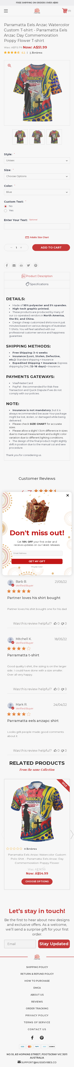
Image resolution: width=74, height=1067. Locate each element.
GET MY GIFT (37, 561)
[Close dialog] (67, 495)
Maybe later (37, 567)
